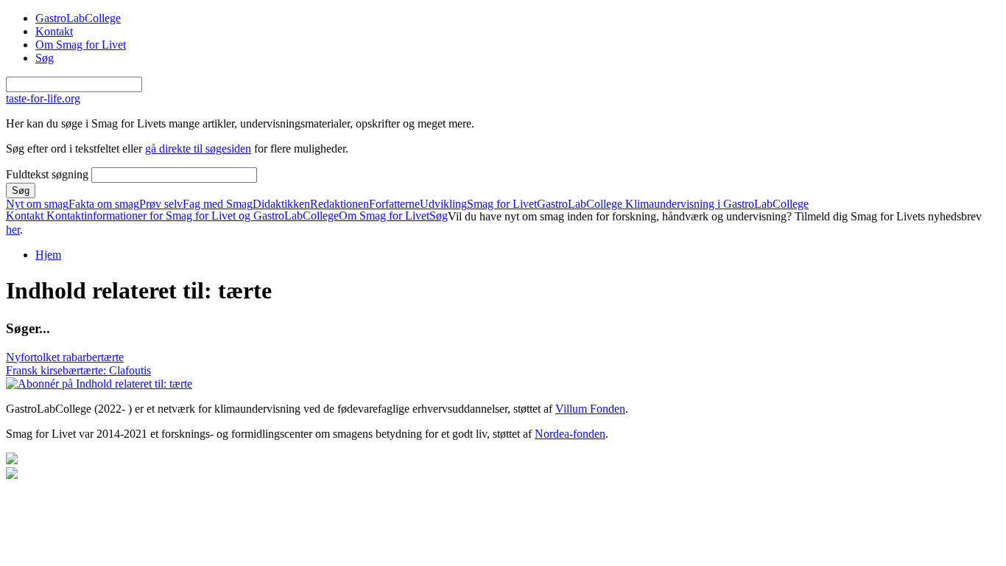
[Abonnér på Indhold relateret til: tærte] (99, 383)
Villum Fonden (590, 408)
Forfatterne (394, 204)
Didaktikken (281, 204)
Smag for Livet (502, 204)
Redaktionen (339, 204)
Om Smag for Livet (80, 44)
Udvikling (443, 204)
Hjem (48, 254)
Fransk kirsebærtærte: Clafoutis (78, 370)
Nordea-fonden (570, 433)
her (13, 229)
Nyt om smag (37, 204)
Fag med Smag (218, 204)
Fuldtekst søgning (48, 174)
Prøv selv (161, 204)
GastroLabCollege (78, 18)
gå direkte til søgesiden (198, 148)
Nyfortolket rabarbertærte (65, 357)
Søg (44, 58)
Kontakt (54, 31)
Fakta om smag (103, 204)
